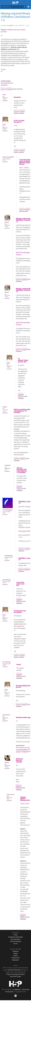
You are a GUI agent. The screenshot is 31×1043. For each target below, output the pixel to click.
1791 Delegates (7, 510)
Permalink (4, 100)
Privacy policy (9, 992)
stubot (7, 222)
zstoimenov (6, 715)
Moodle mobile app (23, 717)
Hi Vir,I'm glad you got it (19, 121)
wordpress (4, 85)
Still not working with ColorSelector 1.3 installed (22, 410)
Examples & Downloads (15, 937)
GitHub (15, 956)
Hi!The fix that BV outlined (19, 760)
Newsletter (15, 960)
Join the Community (14, 970)
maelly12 (8, 465)
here (10, 53)
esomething (8, 555)
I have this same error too (20, 583)
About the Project (15, 976)
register (9, 89)
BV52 (4, 125)
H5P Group (25, 989)
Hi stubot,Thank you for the (23, 360)
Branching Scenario (7, 83)
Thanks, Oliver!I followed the (25, 798)
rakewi (4, 407)
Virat (10, 25)
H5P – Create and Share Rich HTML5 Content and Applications (15, 2)
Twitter (15, 953)
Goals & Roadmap (15, 941)
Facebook (16, 951)
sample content (18, 624)
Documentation (15, 939)
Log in (3, 89)
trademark (17, 989)
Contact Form (15, 958)
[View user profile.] (5, 123)
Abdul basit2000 (7, 157)
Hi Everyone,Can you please (20, 611)
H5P (15, 984)
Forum (15, 943)
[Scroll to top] (15, 997)
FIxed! (18, 665)
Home (15, 935)
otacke (7, 762)
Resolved (17, 97)
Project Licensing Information (15, 974)
